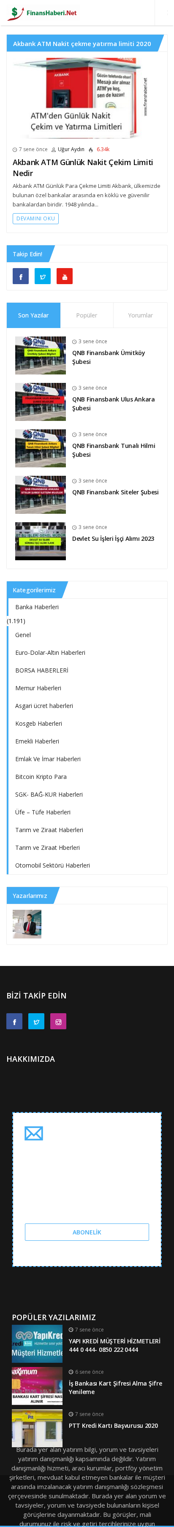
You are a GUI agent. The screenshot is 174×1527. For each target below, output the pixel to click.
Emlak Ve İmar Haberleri (48, 759)
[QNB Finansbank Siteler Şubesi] (40, 494)
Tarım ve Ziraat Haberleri (49, 830)
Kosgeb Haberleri (38, 723)
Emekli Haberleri (37, 741)
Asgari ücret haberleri (44, 706)
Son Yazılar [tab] (33, 315)
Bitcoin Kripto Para (41, 777)
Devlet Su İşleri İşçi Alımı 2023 (113, 538)
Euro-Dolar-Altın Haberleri (50, 652)
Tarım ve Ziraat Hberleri (47, 848)
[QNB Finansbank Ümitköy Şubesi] (40, 355)
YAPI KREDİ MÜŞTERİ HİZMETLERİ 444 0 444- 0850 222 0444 (114, 1345)
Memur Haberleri (38, 688)
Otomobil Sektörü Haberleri (52, 865)
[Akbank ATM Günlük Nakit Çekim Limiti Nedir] (87, 98)
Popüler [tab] (86, 315)
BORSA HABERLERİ (41, 670)
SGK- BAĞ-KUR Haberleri (49, 794)
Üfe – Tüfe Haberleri (43, 812)
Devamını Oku (35, 218)
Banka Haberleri (37, 607)
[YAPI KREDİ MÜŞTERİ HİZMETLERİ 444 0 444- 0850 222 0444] (37, 1343)
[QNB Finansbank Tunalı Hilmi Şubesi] (40, 448)
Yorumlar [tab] (140, 315)
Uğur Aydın (71, 149)
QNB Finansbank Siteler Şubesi (115, 492)
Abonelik (87, 1232)
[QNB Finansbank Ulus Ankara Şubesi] (40, 401)
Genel (23, 635)
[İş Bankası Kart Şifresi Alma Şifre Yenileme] (37, 1385)
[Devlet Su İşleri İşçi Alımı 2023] (40, 541)
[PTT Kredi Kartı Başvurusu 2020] (37, 1427)
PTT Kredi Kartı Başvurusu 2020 (113, 1425)
